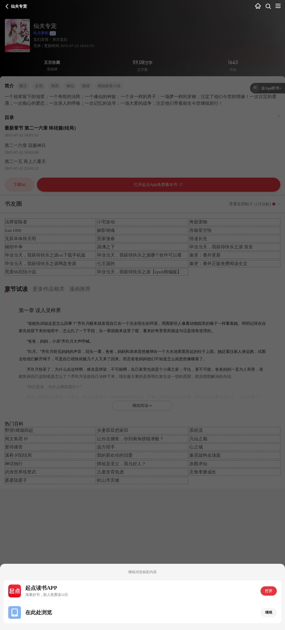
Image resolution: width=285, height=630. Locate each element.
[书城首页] (257, 6)
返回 (7, 6)
